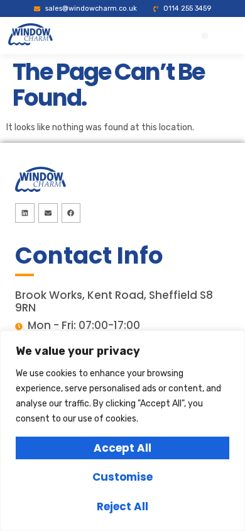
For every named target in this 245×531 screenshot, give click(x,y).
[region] (122, 430)
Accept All (122, 448)
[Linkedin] (25, 213)
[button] (205, 36)
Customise (122, 476)
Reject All (122, 506)
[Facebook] (71, 213)
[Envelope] (48, 213)
